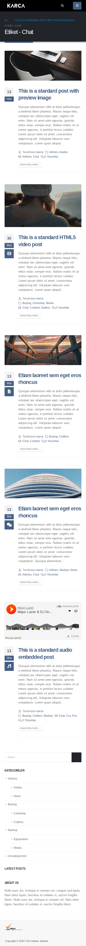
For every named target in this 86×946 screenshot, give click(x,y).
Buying (26, 303)
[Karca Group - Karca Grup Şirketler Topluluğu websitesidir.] (16, 5)
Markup (64, 569)
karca (39, 152)
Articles (53, 152)
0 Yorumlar (51, 156)
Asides (63, 152)
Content (35, 307)
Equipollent (21, 839)
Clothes (64, 436)
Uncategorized (17, 856)
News (74, 569)
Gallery (45, 307)
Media (50, 303)
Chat (36, 156)
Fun (74, 715)
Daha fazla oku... (30, 165)
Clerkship (38, 303)
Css (68, 715)
